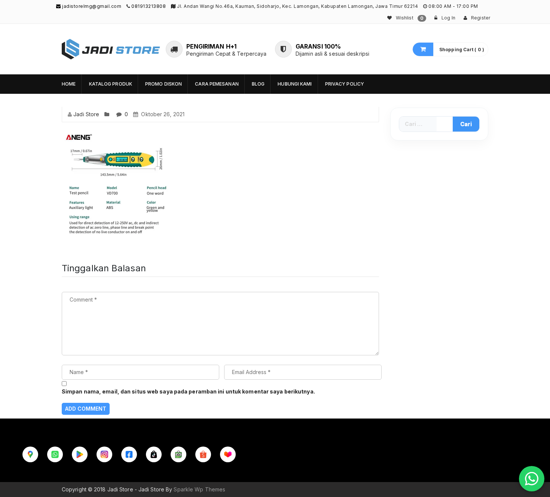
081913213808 (148, 6)
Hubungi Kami (295, 84)
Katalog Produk (110, 84)
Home (69, 84)
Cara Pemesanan (216, 84)
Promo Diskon (163, 84)
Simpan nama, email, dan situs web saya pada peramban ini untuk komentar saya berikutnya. (188, 391)
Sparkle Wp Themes (199, 489)
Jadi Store (86, 114)
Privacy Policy (344, 84)
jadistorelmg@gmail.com (91, 6)
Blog (258, 84)
